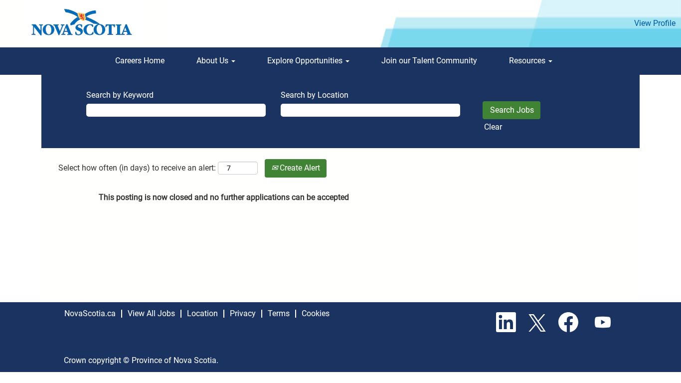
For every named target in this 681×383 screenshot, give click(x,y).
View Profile (655, 23)
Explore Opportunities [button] (305, 60)
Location (202, 313)
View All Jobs (151, 313)
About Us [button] (213, 60)
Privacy (243, 313)
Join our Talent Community (429, 60)
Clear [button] (493, 127)
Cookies (316, 313)
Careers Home (140, 60)
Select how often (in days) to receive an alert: (137, 168)
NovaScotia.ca (90, 313)
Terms (279, 313)
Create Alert (299, 168)
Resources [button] (528, 60)
